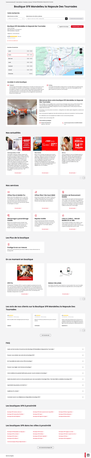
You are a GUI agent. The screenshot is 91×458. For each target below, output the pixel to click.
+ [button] (81, 49)
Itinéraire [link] (78, 72)
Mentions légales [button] (10, 455)
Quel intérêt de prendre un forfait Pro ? (17, 385)
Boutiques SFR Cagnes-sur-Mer (66, 431)
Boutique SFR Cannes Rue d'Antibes (15, 414)
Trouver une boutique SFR (10, 2)
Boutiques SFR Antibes (38, 434)
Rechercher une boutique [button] (76, 18)
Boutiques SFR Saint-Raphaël (39, 436)
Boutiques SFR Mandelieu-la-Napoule (15, 431)
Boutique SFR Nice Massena (65, 414)
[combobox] (45, 18)
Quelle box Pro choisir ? (13, 391)
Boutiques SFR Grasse (38, 431)
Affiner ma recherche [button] (13, 18)
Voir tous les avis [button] (45, 335)
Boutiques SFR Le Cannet (13, 434)
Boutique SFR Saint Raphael (13, 416)
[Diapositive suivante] (84, 178)
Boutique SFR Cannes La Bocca (14, 412)
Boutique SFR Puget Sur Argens (40, 416)
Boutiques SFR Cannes (12, 436)
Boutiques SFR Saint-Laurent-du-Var (67, 434)
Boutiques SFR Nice (63, 436)
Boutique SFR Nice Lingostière (65, 412)
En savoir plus (18, 208)
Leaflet (75, 74)
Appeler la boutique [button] (63, 26)
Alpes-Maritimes (19, 2)
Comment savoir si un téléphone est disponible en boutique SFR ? (23, 397)
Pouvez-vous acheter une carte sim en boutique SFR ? (21, 355)
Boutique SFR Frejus (37, 414)
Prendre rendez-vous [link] (77, 26)
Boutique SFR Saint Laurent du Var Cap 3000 (43, 412)
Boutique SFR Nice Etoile (64, 416)
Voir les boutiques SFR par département (16, 441)
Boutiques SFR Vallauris (12, 438)
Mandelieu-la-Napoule (27, 2)
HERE (82, 74)
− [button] (81, 52)
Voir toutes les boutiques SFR (45, 447)
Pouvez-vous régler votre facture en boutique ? (19, 367)
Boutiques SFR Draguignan (65, 438)
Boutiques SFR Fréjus (37, 438)
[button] (66, 18)
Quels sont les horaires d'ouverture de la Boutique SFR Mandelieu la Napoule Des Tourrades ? (30, 349)
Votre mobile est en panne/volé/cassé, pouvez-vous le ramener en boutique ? (27, 373)
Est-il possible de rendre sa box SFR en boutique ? (19, 361)
